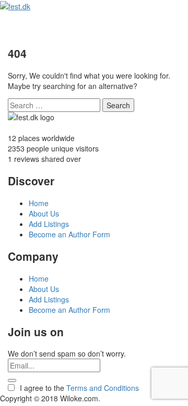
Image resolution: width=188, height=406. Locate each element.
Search (118, 105)
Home (39, 203)
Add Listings (49, 224)
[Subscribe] (12, 380)
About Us (44, 213)
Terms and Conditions (102, 388)
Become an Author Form (69, 234)
